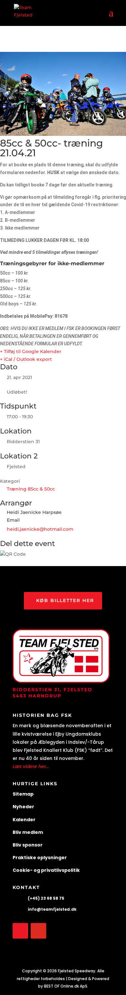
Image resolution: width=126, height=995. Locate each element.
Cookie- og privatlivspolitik (46, 870)
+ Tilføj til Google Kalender (30, 351)
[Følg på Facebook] (20, 931)
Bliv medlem (28, 832)
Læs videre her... (31, 766)
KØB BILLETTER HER (65, 600)
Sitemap (23, 794)
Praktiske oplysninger (40, 857)
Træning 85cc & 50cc (31, 489)
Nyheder (23, 806)
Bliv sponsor (28, 845)
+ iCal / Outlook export (26, 359)
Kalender (24, 819)
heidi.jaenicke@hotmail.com (40, 529)
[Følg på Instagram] (38, 931)
